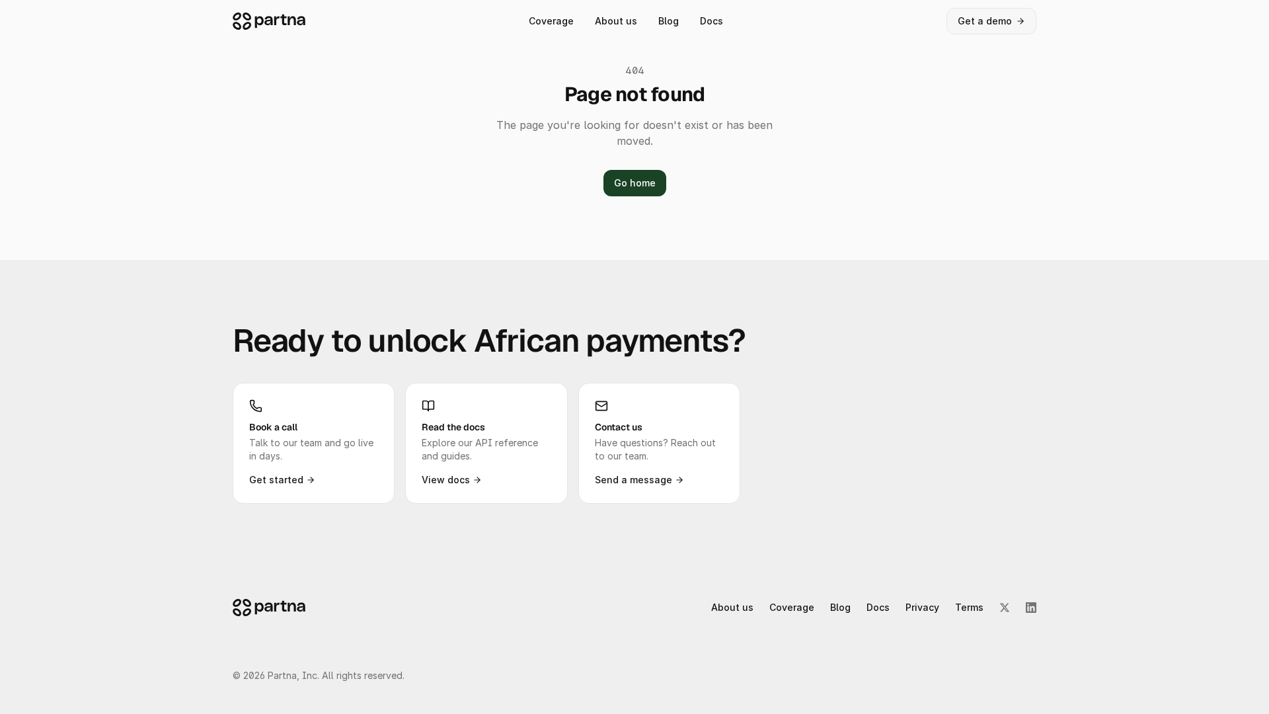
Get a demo (985, 20)
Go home (635, 182)
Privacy (922, 607)
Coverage (551, 20)
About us (616, 20)
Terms (969, 607)
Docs (711, 20)
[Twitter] (1004, 607)
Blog (668, 20)
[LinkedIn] (1031, 607)
